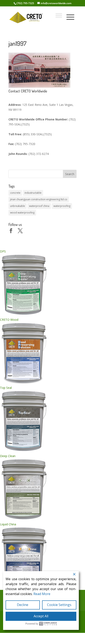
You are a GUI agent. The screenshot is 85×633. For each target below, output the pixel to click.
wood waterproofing (22, 212)
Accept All (41, 616)
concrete (15, 192)
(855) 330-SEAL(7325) (37, 134)
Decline (22, 604)
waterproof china (39, 206)
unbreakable (17, 206)
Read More (41, 594)
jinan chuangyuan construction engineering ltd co (38, 199)
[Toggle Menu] (58, 15)
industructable (33, 192)
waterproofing (61, 206)
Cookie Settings (59, 604)
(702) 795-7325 (25, 3)
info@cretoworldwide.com (56, 3)
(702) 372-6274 (38, 154)
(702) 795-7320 (25, 144)
